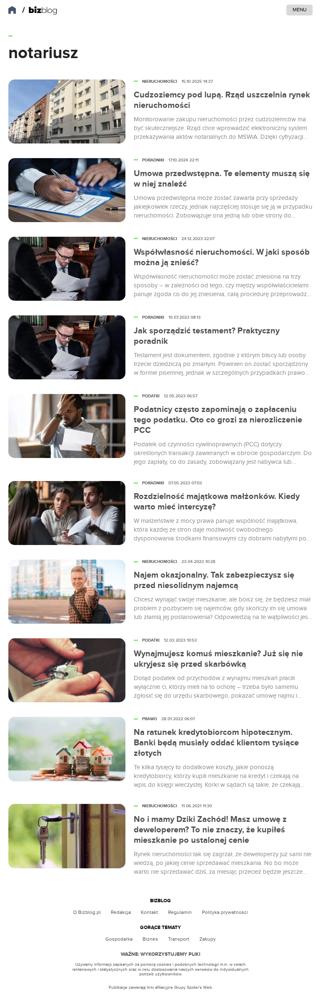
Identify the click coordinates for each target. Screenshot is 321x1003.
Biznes (150, 939)
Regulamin (180, 912)
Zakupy (207, 939)
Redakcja (121, 912)
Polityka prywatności (225, 912)
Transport (178, 939)
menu (299, 10)
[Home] (39, 10)
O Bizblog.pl (87, 912)
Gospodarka (118, 939)
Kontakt (149, 912)
